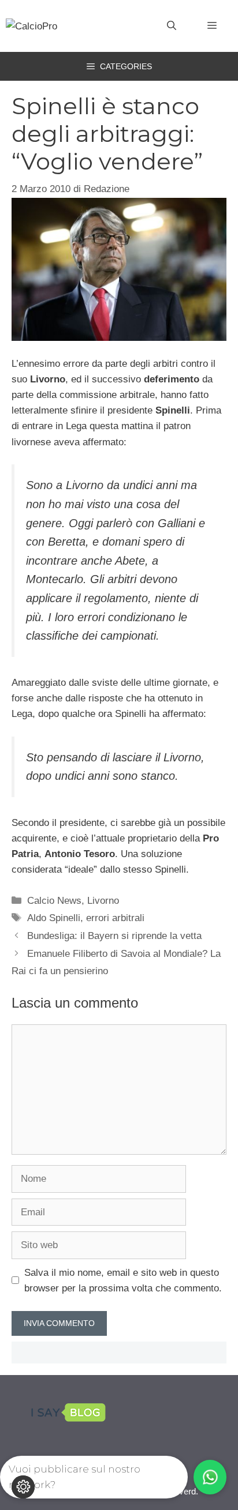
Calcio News (54, 900)
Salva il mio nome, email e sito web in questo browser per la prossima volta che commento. (123, 1280)
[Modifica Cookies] (23, 1486)
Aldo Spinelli (53, 917)
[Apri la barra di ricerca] (171, 26)
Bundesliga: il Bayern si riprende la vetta (114, 935)
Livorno (103, 900)
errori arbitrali (115, 917)
